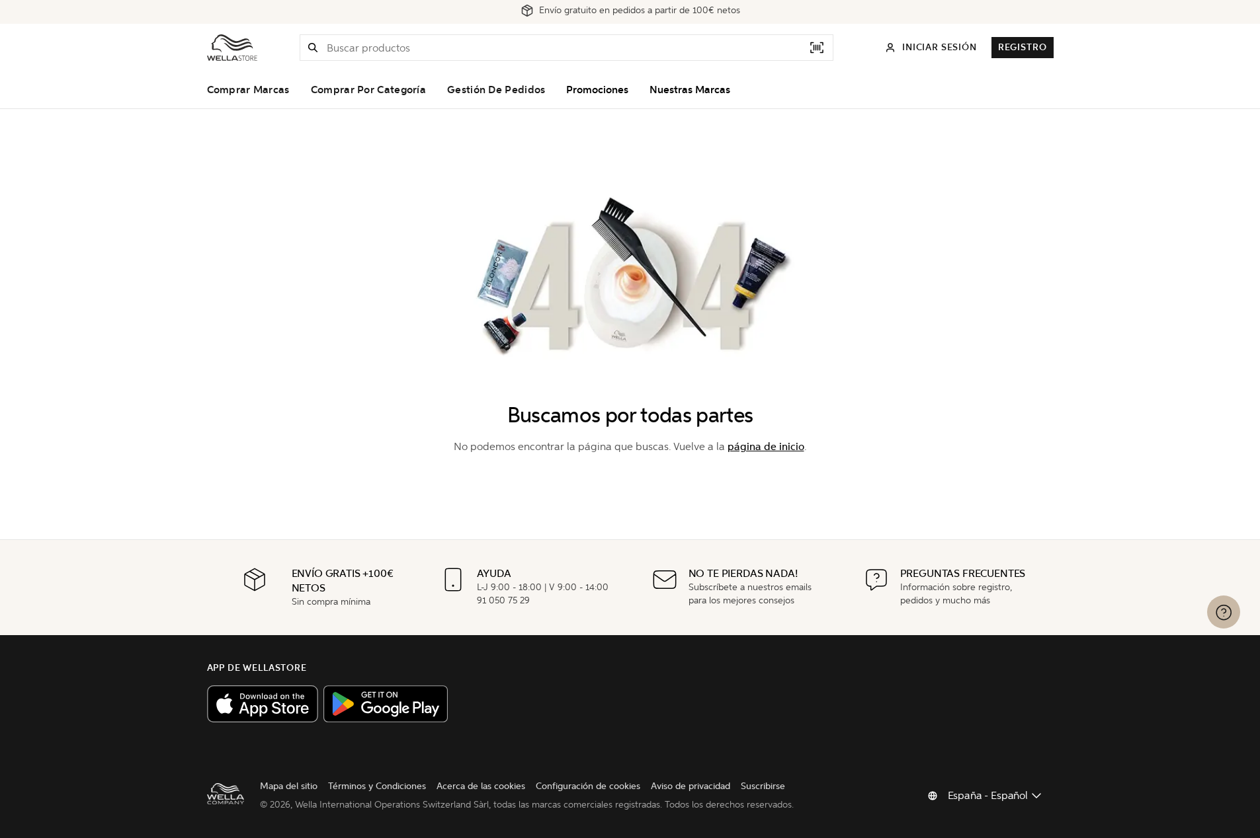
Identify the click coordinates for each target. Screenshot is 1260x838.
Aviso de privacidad (690, 786)
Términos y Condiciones (377, 786)
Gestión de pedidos (496, 89)
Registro (1022, 47)
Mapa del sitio (288, 786)
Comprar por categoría (368, 89)
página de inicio (766, 446)
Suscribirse (763, 786)
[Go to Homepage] (232, 47)
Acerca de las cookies (481, 786)
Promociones (597, 89)
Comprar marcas (248, 89)
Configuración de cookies (588, 786)
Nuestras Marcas (690, 89)
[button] (312, 47)
